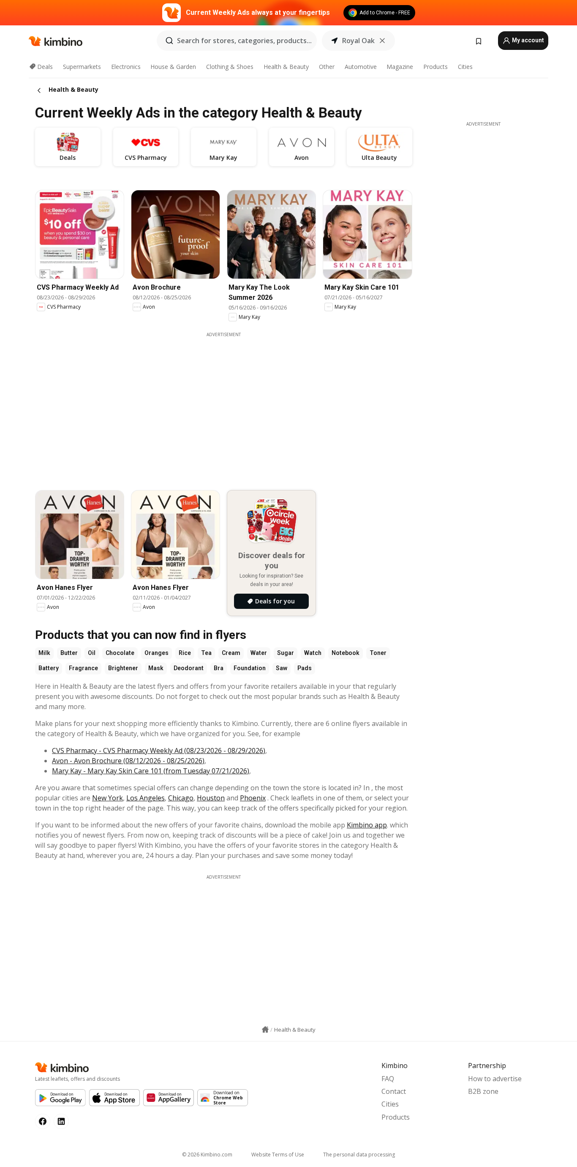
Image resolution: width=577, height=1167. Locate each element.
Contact (393, 1091)
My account (527, 40)
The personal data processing (359, 1154)
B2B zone (483, 1091)
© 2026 (207, 1154)
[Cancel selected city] (382, 40)
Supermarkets (82, 67)
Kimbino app (367, 825)
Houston (211, 798)
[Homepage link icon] (265, 1029)
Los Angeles (145, 798)
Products (435, 67)
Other (327, 67)
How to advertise (495, 1078)
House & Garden (173, 67)
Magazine (399, 67)
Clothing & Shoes (229, 67)
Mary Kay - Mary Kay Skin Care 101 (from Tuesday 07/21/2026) (150, 770)
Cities (465, 67)
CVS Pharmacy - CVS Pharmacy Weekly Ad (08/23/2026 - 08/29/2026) (158, 750)
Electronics (126, 67)
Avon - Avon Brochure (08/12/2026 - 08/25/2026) (128, 760)
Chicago (180, 798)
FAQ (387, 1078)
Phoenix (253, 798)
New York (107, 798)
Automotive (361, 67)
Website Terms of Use (277, 1154)
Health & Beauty (286, 67)
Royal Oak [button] (358, 40)
